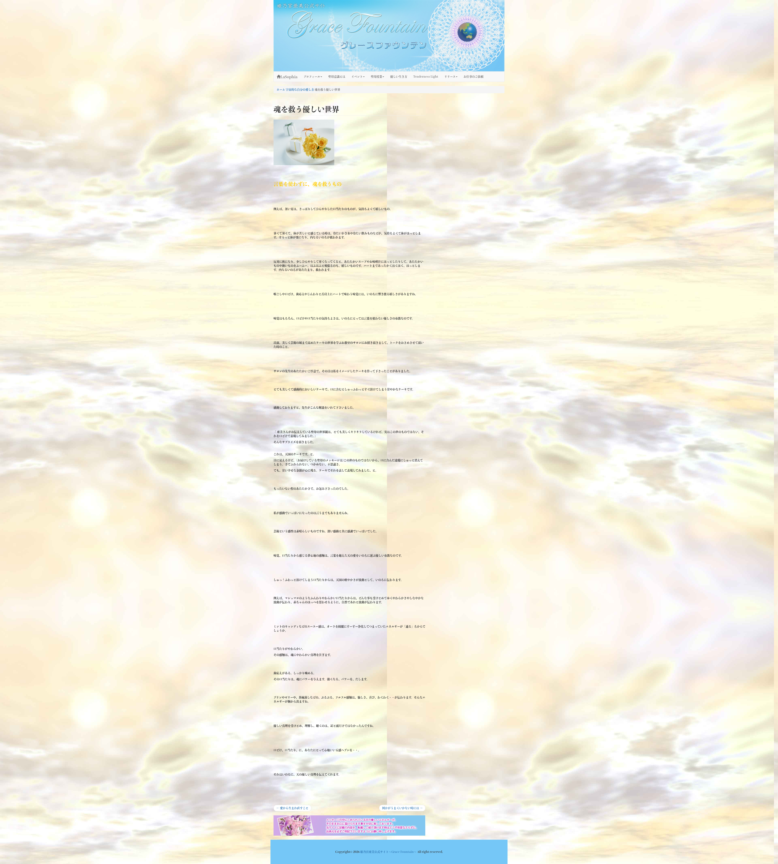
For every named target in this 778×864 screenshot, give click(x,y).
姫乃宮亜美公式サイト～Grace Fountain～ (388, 851)
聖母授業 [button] (376, 76)
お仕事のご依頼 (473, 76)
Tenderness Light (425, 76)
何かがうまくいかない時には (402, 808)
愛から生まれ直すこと (292, 808)
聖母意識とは (336, 76)
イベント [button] (357, 76)
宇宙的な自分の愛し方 (300, 89)
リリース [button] (449, 76)
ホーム (281, 89)
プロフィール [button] (312, 76)
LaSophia (288, 77)
